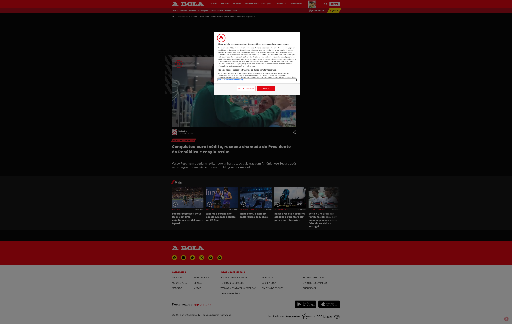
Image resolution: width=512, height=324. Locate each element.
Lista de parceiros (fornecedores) (230, 80)
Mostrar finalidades (246, 88)
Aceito (266, 88)
